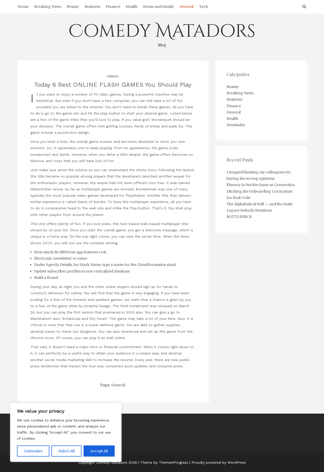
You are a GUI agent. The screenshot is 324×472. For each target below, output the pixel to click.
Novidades (236, 125)
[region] (66, 432)
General (186, 6)
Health (131, 6)
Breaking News (47, 6)
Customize (33, 451)
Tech (203, 6)
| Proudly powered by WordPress (218, 462)
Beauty (73, 6)
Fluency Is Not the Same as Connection (261, 185)
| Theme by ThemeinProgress (163, 462)
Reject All (66, 451)
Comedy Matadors (162, 33)
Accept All (99, 451)
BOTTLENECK (239, 216)
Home (23, 6)
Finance (113, 6)
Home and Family (158, 6)
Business (92, 6)
